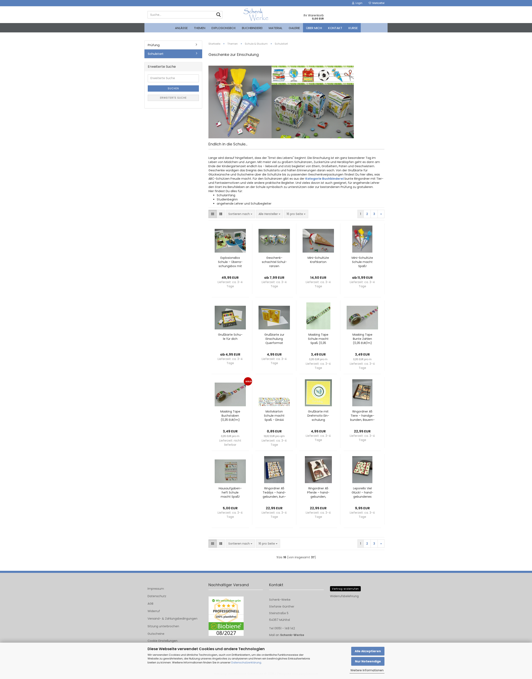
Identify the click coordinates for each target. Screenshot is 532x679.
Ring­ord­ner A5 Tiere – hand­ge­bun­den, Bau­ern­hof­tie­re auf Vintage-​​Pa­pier (362, 415)
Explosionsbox (224, 28)
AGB (150, 604)
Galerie (294, 28)
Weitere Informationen (367, 670)
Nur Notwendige (368, 661)
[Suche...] (218, 15)
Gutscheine (156, 634)
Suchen (173, 88)
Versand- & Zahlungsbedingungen (172, 618)
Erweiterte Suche (173, 97)
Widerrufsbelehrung (344, 596)
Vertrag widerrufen (345, 589)
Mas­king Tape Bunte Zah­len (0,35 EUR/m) (362, 339)
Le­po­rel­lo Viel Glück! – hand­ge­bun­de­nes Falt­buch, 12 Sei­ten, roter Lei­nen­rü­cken (362, 492)
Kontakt (335, 28)
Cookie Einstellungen (162, 641)
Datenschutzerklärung (246, 662)
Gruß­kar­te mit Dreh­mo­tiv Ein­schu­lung (318, 415)
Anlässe (181, 28)
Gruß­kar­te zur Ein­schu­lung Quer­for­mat (274, 339)
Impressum (156, 589)
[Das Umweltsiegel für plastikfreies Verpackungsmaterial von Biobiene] (226, 616)
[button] (212, 214)
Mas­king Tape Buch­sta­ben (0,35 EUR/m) (230, 415)
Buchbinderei (252, 28)
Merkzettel (377, 3)
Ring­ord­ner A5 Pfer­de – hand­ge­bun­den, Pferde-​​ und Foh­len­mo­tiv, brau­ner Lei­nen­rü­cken (318, 492)
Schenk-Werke (292, 635)
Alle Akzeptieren (368, 651)
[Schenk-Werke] (256, 14)
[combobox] (240, 214)
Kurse (353, 28)
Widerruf (154, 611)
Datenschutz (157, 596)
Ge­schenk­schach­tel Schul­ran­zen (274, 262)
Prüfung (154, 45)
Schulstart (156, 54)
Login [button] (358, 3)
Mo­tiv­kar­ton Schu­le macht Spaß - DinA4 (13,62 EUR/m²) (274, 415)
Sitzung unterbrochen (163, 626)
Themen (199, 28)
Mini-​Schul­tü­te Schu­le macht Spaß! (362, 262)
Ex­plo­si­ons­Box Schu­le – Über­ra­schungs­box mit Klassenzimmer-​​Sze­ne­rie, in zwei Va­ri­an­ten (230, 262)
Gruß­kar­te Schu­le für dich (230, 337)
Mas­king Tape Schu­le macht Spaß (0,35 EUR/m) (318, 339)
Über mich (314, 28)
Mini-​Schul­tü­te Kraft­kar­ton (318, 260)
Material (275, 28)
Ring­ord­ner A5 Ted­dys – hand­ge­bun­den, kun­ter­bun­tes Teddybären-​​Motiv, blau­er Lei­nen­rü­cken (274, 492)
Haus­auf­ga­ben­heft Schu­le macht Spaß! (230, 492)
